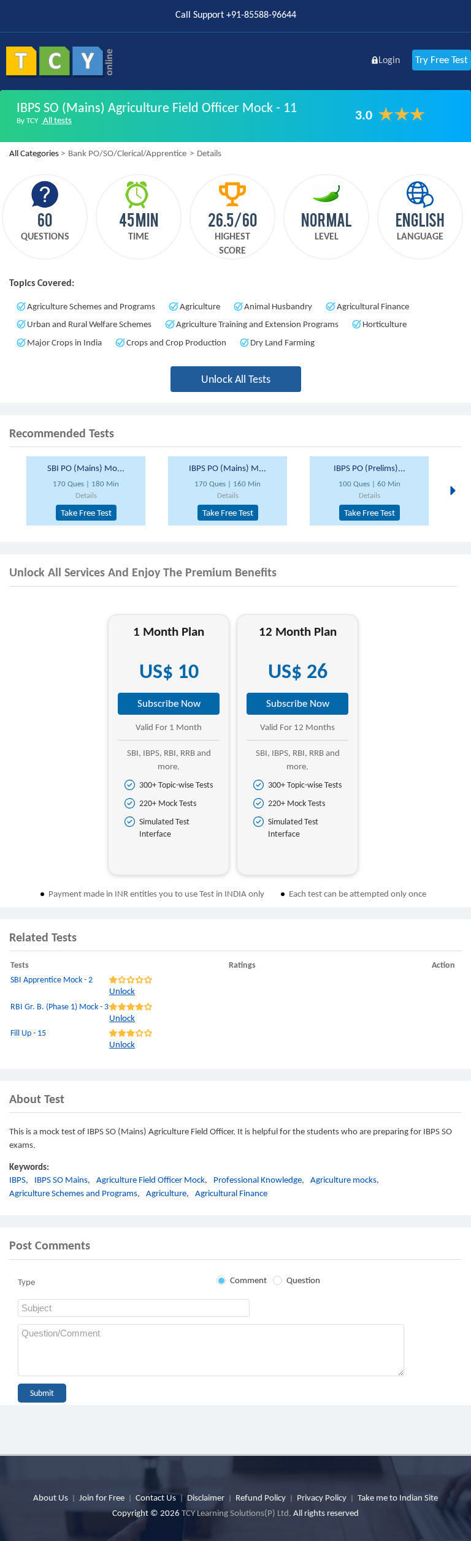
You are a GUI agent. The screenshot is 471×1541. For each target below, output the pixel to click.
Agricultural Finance (373, 306)
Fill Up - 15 (28, 1033)
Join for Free (101, 1497)
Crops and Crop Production (176, 342)
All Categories (34, 153)
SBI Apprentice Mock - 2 (51, 979)
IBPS (17, 1179)
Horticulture (384, 324)
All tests (56, 120)
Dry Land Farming (282, 342)
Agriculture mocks (343, 1179)
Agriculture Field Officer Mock (150, 1179)
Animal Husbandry (278, 306)
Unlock (122, 991)
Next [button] (452, 489)
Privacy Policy (322, 1497)
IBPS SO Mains (61, 1179)
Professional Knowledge (257, 1179)
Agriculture (200, 306)
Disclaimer (205, 1497)
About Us (50, 1497)
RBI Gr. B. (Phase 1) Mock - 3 (59, 1006)
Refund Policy (261, 1497)
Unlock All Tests (235, 379)
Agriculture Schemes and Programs (91, 306)
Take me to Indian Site (398, 1497)
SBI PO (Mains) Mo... (85, 467)
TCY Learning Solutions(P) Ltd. (236, 1512)
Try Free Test (441, 59)
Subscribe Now (169, 703)
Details (86, 495)
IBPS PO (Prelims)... (369, 467)
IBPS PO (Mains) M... (227, 467)
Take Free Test (86, 512)
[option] (92, 491)
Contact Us (156, 1497)
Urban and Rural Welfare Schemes (89, 324)
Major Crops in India (64, 342)
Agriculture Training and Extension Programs (257, 324)
